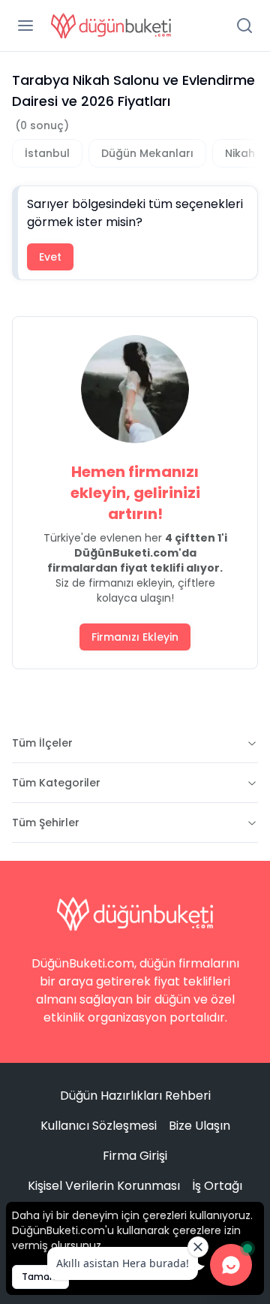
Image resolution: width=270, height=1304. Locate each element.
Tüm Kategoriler (56, 782)
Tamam (40, 1276)
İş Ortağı (217, 1185)
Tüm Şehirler (46, 822)
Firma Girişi (135, 1155)
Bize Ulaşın (199, 1125)
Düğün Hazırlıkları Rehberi (135, 1095)
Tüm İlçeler (42, 742)
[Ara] (244, 25)
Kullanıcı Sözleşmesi (98, 1125)
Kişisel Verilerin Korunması (104, 1185)
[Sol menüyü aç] (25, 25)
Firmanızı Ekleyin (135, 636)
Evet (50, 256)
